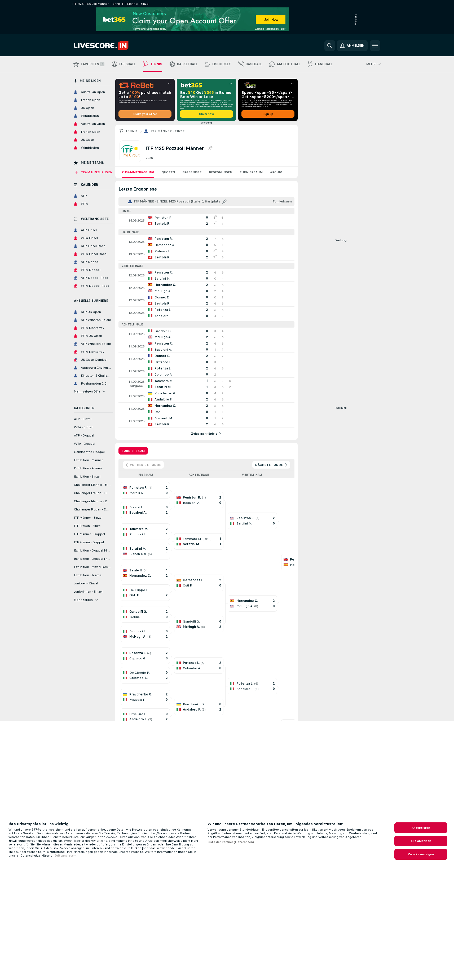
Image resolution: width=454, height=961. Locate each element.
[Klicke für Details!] (206, 220)
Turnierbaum (251, 172)
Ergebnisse (191, 172)
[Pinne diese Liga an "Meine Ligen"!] (224, 201)
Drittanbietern (66, 855)
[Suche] (329, 45)
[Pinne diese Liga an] (210, 148)
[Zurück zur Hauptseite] (110, 45)
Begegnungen (220, 172)
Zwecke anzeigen (421, 854)
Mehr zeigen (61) (87, 391)
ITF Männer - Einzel (169, 131)
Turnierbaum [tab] (133, 451)
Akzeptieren (421, 828)
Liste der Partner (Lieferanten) (231, 842)
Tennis (131, 131)
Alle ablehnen (421, 841)
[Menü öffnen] (375, 45)
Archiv (276, 172)
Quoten (168, 172)
